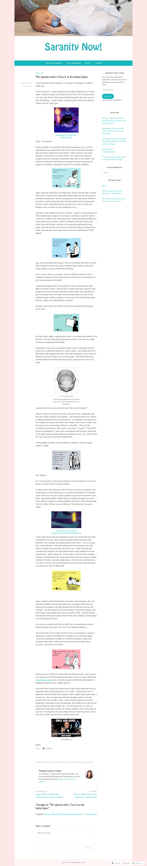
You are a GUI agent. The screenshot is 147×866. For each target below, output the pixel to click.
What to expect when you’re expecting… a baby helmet (85, 794)
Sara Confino (27, 86)
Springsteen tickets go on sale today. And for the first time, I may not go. (113, 131)
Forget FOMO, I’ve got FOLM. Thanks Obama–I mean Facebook (49, 794)
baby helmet (45, 762)
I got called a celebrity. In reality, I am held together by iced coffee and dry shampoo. (114, 141)
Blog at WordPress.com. (73, 862)
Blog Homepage (74, 63)
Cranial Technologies (59, 762)
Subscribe (108, 96)
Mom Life (40, 73)
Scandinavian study (44, 680)
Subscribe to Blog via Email (114, 73)
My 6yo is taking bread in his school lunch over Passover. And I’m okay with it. (114, 120)
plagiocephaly (88, 762)
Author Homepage (54, 63)
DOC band (71, 762)
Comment (88, 847)
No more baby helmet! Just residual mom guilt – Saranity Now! (70, 814)
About (88, 63)
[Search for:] (114, 172)
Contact (99, 63)
